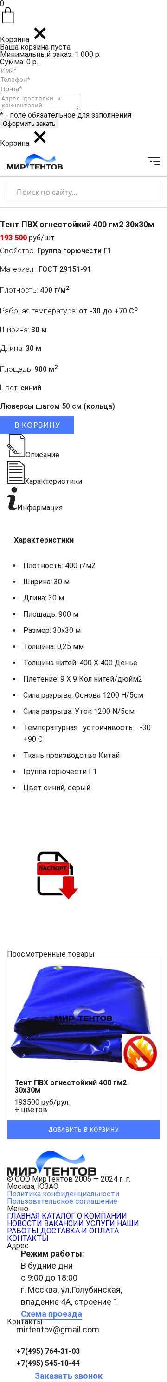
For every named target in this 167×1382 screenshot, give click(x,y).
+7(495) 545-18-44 (48, 1363)
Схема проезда (51, 1314)
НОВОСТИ (24, 1223)
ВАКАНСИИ (64, 1223)
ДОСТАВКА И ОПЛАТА (79, 1230)
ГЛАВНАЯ (23, 1216)
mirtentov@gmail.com (57, 1329)
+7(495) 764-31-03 (48, 1351)
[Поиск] (145, 192)
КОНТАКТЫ (28, 1238)
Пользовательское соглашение (62, 1201)
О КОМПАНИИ (102, 1216)
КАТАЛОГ (58, 1216)
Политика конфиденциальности (63, 1193)
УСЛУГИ (100, 1223)
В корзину (37, 425)
